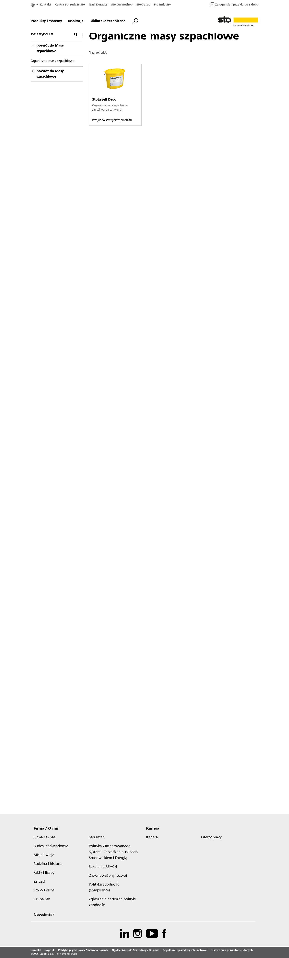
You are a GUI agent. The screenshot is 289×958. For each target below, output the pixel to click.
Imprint (49, 950)
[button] (285, 670)
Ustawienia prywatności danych (232, 950)
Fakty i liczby (44, 873)
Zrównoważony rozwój (108, 876)
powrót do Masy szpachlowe (50, 48)
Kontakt (45, 4)
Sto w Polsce (44, 891)
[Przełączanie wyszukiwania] (135, 21)
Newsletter (44, 915)
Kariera (152, 829)
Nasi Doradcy (98, 4)
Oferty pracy (211, 838)
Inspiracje (76, 21)
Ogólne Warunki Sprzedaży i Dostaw (135, 950)
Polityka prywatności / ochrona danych (83, 950)
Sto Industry (162, 4)
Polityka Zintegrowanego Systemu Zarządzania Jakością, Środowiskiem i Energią (114, 852)
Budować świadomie (51, 846)
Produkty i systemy (46, 21)
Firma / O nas (46, 829)
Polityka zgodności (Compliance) (104, 888)
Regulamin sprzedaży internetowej (185, 950)
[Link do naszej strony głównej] (238, 21)
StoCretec (143, 4)
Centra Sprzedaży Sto (70, 4)
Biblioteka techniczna (107, 21)
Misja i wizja (44, 855)
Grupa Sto (42, 899)
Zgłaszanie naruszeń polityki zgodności (112, 902)
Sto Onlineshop (122, 4)
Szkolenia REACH (103, 867)
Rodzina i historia (48, 864)
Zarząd (39, 882)
